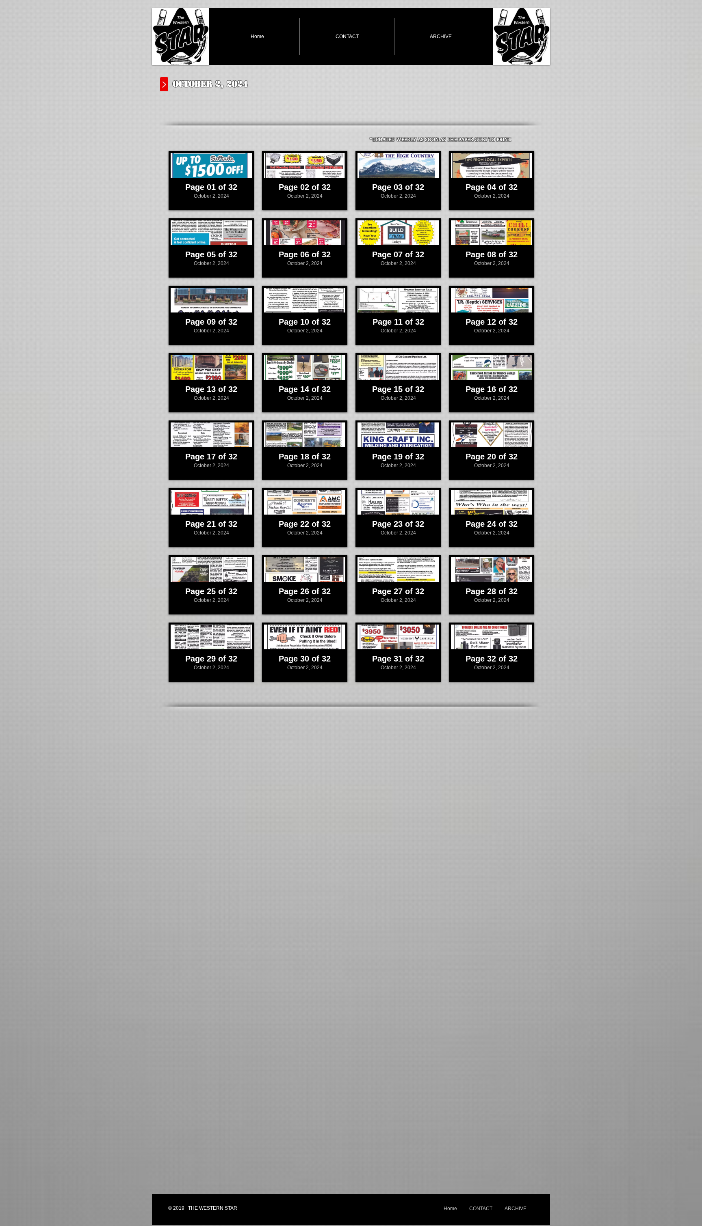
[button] (211, 180)
